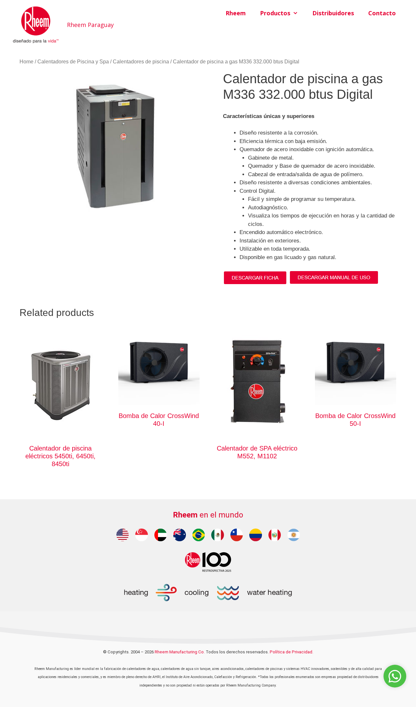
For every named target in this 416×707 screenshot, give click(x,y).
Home (26, 61)
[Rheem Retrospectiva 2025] (208, 561)
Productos (275, 13)
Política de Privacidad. (291, 651)
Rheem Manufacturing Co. (180, 651)
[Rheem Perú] (274, 535)
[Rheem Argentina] (293, 535)
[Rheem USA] (122, 535)
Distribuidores (333, 13)
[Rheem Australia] (179, 535)
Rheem (236, 13)
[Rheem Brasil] (198, 535)
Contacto (382, 13)
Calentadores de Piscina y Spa (73, 61)
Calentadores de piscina (141, 61)
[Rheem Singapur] (141, 535)
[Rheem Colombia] (255, 535)
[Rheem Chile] (236, 535)
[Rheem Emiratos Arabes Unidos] (160, 535)
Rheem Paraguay (90, 25)
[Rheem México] (217, 535)
